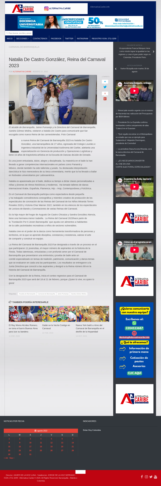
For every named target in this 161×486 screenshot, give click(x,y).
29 (9, 454)
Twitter (69, 38)
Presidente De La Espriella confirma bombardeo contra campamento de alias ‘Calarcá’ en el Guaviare (132, 125)
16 (20, 446)
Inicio (10, 38)
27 (62, 450)
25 (41, 450)
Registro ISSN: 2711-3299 (104, 38)
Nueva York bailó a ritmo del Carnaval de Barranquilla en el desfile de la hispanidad (90, 328)
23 (20, 450)
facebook (56, 38)
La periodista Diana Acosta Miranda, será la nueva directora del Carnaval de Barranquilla (134, 152)
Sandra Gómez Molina (78, 294)
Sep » (11, 458)
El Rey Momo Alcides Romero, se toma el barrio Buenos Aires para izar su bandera (23, 328)
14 (73, 443)
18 (41, 446)
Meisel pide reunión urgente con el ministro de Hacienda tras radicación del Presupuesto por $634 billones (134, 113)
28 (73, 450)
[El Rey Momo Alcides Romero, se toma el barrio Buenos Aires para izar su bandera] (25, 314)
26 (51, 450)
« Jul (6, 458)
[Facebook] (142, 477)
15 (9, 446)
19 (51, 446)
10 (30, 443)
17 (30, 446)
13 (62, 443)
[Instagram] (146, 477)
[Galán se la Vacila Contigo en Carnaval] (59, 314)
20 (62, 446)
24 (30, 450)
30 (20, 454)
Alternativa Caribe (22, 72)
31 (30, 454)
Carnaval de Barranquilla (46, 294)
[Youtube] (155, 477)
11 (41, 443)
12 (51, 443)
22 (9, 450)
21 (73, 446)
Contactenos (40, 38)
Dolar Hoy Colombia (92, 430)
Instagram (82, 38)
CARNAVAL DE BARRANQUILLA (24, 47)
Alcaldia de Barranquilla (27, 294)
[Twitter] (151, 477)
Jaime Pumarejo (63, 294)
